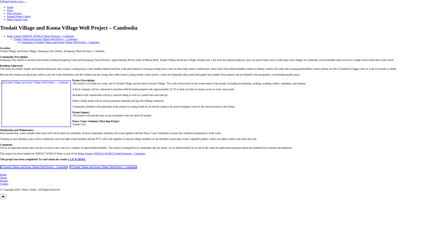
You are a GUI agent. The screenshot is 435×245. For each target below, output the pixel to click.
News (10, 10)
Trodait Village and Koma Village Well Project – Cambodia (45, 39)
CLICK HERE (76, 159)
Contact (4, 183)
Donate (4, 180)
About (3, 177)
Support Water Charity (19, 16)
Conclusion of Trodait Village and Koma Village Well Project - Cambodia (59, 42)
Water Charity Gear (17, 19)
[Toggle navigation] (25, 2)
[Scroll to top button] (3, 196)
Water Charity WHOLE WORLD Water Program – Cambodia (40, 36)
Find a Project (14, 13)
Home (10, 7)
